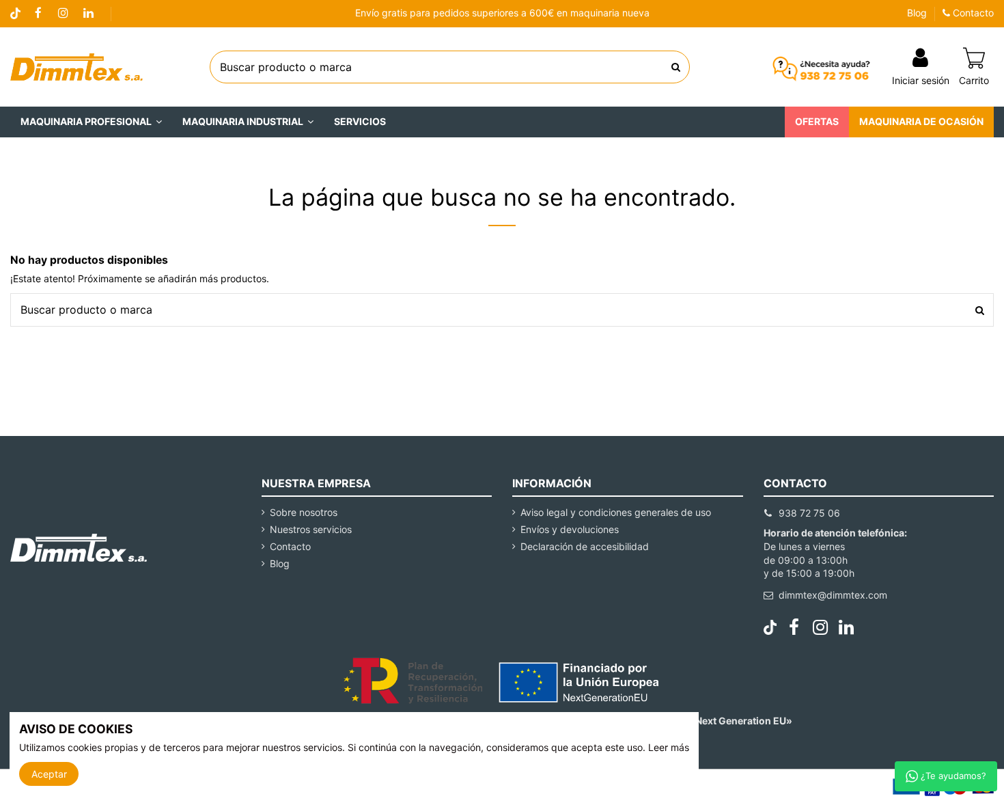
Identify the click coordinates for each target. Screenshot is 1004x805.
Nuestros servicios (311, 529)
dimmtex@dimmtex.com (833, 595)
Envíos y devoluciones (569, 529)
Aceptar (49, 774)
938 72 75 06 (809, 513)
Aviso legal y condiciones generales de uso (615, 512)
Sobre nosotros (303, 512)
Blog (917, 12)
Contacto (972, 12)
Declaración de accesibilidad (584, 546)
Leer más (668, 747)
